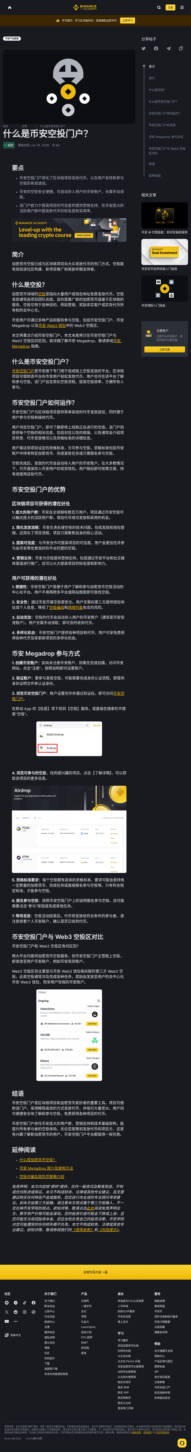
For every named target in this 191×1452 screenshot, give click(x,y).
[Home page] (85, 7)
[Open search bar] (157, 7)
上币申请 (123, 1306)
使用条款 (136, 1432)
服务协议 (49, 1332)
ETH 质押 (86, 1337)
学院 (83, 1316)
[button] (182, 7)
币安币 (158, 1311)
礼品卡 (85, 1321)
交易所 (85, 1300)
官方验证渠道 (162, 1376)
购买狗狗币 (124, 1397)
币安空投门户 (162, 1387)
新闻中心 (49, 1321)
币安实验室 (124, 1316)
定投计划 (86, 1332)
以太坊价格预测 (127, 1376)
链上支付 (123, 1321)
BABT (84, 1342)
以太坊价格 (124, 1356)
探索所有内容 (92, 1272)
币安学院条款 (162, 1432)
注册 (170, 7)
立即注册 (164, 349)
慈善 (83, 1353)
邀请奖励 (159, 1306)
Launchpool (88, 1326)
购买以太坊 (124, 1402)
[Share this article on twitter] (143, 48)
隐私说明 (49, 1337)
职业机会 (49, 1306)
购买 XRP (123, 1392)
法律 (47, 1326)
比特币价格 (124, 1350)
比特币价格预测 (127, 1371)
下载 (47, 1363)
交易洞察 (159, 1326)
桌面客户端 (50, 1368)
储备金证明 (160, 1332)
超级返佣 (159, 1300)
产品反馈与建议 (163, 1361)
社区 (47, 1353)
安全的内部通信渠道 (56, 1373)
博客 (47, 1347)
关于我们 (49, 1300)
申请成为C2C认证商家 (131, 1300)
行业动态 (49, 1316)
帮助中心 (159, 1356)
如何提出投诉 (162, 1397)
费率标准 (159, 1366)
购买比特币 (124, 1382)
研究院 (85, 1347)
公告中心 (49, 1311)
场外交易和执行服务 (166, 1316)
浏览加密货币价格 (128, 1345)
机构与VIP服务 (126, 1311)
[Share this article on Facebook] (156, 48)
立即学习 (127, 20)
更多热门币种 (125, 1408)
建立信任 (49, 1342)
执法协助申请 (162, 1392)
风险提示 (49, 1358)
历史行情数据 (162, 1321)
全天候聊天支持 (163, 1350)
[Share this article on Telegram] (168, 48)
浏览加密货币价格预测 (131, 1366)
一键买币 (86, 1306)
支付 (83, 1311)
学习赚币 (123, 1340)
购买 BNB (123, 1387)
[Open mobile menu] (182, 7)
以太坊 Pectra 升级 (129, 1361)
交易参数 (159, 1382)
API (156, 1371)
